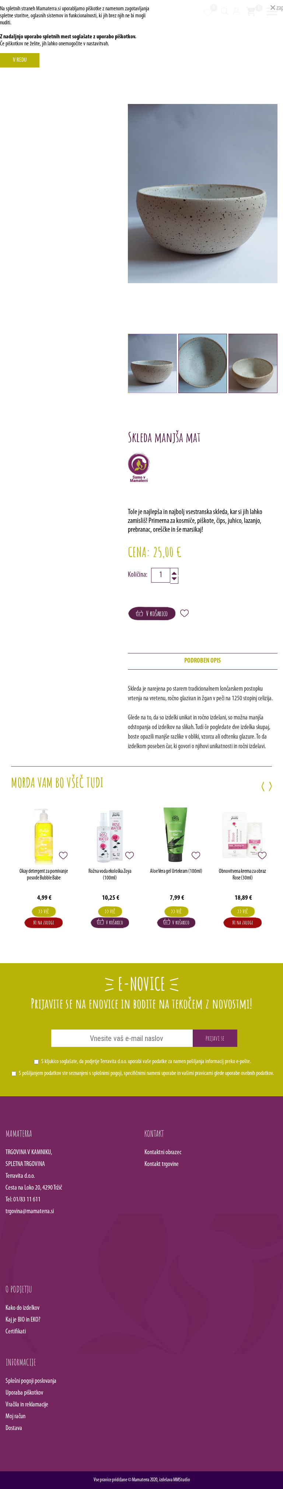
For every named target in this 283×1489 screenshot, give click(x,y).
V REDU (20, 60)
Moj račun (15, 1416)
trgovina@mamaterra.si (30, 1211)
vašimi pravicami (197, 1073)
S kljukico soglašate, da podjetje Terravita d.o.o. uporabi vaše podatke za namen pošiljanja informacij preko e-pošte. (146, 1062)
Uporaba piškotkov (24, 1393)
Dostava (14, 1428)
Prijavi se (215, 1038)
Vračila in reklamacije (27, 1405)
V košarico (155, 613)
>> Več (43, 911)
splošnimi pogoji (107, 1073)
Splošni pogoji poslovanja (31, 1381)
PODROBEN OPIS (202, 661)
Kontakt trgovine (161, 1164)
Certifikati (16, 1332)
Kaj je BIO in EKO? (23, 1320)
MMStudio (181, 1480)
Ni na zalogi (43, 922)
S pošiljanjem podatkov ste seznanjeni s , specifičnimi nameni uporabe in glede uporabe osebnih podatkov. (146, 1073)
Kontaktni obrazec (162, 1152)
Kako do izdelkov (22, 1308)
